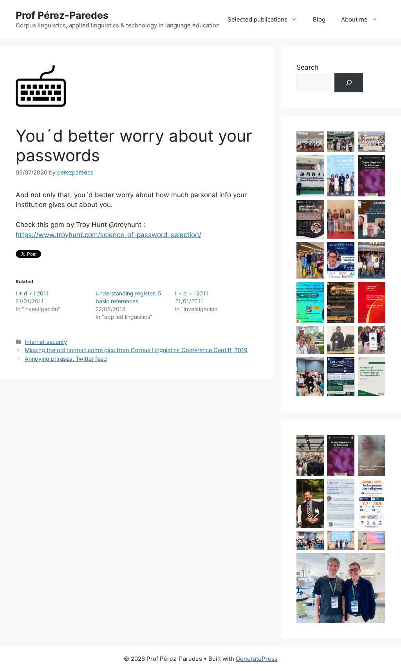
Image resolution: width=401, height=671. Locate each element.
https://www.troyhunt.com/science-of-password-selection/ (108, 235)
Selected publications (257, 19)
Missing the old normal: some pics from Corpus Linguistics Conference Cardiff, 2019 (136, 350)
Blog (319, 19)
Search (307, 67)
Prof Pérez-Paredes (62, 15)
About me (354, 19)
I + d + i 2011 (32, 293)
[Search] (348, 83)
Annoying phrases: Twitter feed (66, 358)
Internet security (46, 341)
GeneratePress (257, 658)
